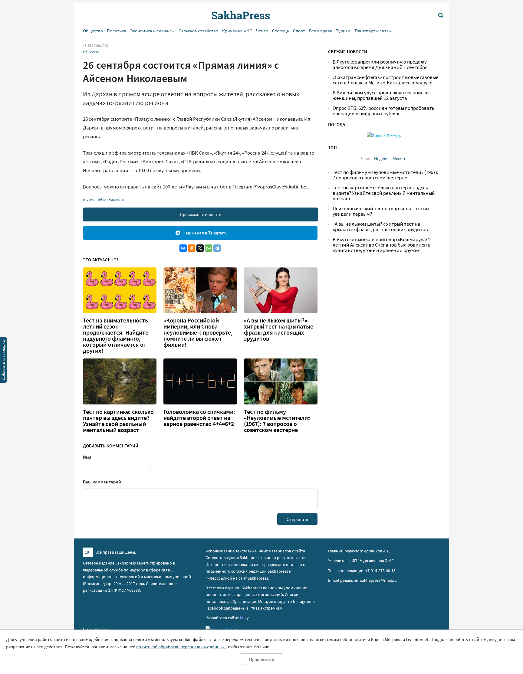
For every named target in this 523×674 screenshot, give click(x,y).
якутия (88, 199)
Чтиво (262, 31)
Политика (116, 31)
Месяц (399, 158)
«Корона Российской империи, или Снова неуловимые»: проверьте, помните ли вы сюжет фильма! (198, 332)
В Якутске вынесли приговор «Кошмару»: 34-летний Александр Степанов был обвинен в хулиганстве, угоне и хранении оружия (382, 245)
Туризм (343, 31)
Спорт (299, 31)
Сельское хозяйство (198, 31)
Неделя (381, 158)
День (365, 158)
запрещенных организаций (257, 594)
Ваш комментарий (102, 482)
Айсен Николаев (111, 199)
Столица (280, 31)
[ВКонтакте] (183, 248)
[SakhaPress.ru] (3, 361)
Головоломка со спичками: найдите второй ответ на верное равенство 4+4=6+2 (199, 417)
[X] (200, 248)
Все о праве (320, 31)
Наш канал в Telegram (204, 233)
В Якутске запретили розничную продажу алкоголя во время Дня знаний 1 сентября (380, 64)
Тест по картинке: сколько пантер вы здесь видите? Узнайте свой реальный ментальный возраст (118, 421)
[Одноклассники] (191, 248)
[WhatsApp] (208, 248)
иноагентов (216, 594)
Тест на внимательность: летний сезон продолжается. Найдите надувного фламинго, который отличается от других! (116, 335)
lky (244, 617)
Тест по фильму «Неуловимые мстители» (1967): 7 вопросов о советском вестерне (277, 421)
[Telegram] (217, 248)
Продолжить (261, 659)
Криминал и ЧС (237, 31)
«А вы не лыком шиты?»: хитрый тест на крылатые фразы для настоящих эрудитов (278, 329)
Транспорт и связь (372, 31)
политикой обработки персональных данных (180, 646)
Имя (87, 457)
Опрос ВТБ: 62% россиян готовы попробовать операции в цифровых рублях (383, 111)
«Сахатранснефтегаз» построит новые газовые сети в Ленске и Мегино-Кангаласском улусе (385, 80)
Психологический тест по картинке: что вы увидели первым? (381, 211)
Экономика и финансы (152, 31)
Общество (93, 31)
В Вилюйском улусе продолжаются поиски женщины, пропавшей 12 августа (381, 95)
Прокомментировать (200, 214)
